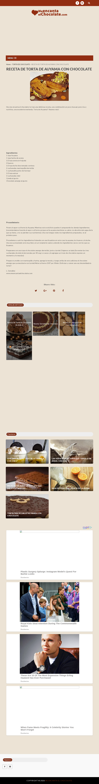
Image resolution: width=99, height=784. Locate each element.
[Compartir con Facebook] (63, 290)
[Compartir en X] (36, 290)
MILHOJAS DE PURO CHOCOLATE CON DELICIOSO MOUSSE (24, 487)
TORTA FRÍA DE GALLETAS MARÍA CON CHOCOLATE (24, 514)
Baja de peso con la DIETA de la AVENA (71, 488)
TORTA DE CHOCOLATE (21, 64)
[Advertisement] (49, 37)
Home (8, 64)
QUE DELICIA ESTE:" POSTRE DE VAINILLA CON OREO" (25, 460)
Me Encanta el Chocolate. (59, 781)
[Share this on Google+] (45, 290)
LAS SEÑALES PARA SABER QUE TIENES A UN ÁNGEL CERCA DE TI (71, 460)
